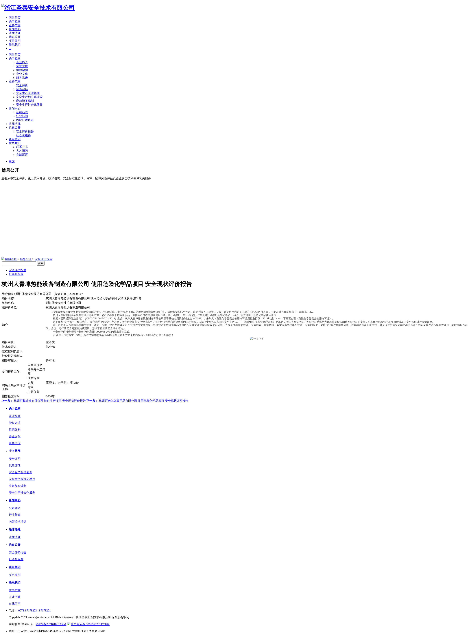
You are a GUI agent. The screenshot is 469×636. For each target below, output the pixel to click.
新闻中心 (15, 29)
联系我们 (15, 44)
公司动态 (22, 112)
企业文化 (22, 73)
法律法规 (15, 33)
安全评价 (22, 85)
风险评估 (22, 89)
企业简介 (22, 62)
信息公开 (15, 36)
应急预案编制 (25, 100)
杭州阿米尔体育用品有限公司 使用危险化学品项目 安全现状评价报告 (137, 400)
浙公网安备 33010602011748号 (90, 624)
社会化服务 (23, 135)
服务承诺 (22, 77)
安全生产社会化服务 (29, 104)
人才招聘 (22, 150)
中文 (12, 161)
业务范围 (15, 25)
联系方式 (22, 146)
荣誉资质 (22, 66)
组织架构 (22, 70)
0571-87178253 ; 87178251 (34, 610)
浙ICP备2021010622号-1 (51, 624)
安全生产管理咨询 (28, 93)
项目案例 (15, 40)
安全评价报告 (25, 131)
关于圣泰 (15, 21)
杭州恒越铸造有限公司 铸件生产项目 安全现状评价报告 (43, 400)
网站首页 (15, 17)
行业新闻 (22, 116)
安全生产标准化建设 (29, 96)
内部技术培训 (25, 120)
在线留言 (22, 154)
